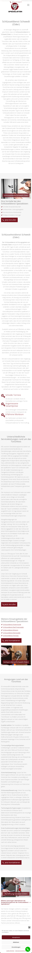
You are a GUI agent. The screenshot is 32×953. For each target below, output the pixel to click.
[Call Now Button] (27, 949)
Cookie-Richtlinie (10, 950)
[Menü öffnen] (28, 4)
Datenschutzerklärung (20, 950)
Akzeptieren (16, 937)
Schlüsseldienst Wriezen (10, 630)
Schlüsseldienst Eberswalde (11, 633)
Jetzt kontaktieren (12, 640)
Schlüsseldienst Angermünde (12, 624)
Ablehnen (16, 942)
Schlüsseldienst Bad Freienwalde (13, 627)
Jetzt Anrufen (10, 220)
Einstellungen (16, 947)
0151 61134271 (17, 2)
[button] (29, 927)
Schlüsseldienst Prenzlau (11, 636)
